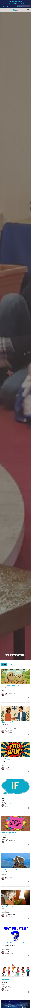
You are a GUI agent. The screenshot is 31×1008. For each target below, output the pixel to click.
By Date (4, 664)
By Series (10, 664)
